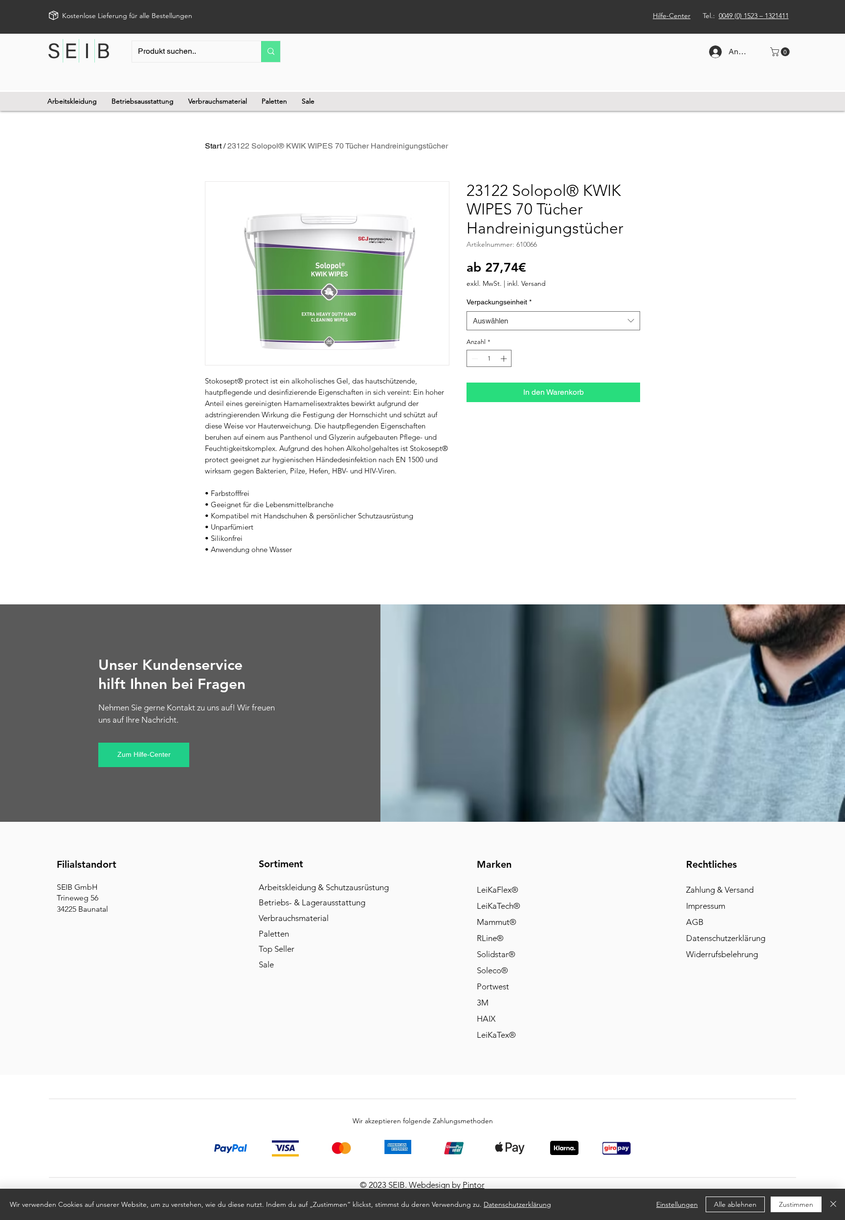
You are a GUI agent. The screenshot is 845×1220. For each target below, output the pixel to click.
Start (213, 145)
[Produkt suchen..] (270, 51)
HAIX (486, 1019)
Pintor (474, 1185)
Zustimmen (796, 1204)
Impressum (705, 906)
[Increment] (505, 358)
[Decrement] (474, 358)
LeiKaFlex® (497, 890)
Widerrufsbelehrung (722, 954)
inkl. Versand (526, 283)
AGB (695, 922)
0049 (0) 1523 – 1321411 (754, 15)
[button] (781, 51)
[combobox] (553, 320)
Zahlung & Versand (720, 890)
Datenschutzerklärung (725, 938)
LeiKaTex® (496, 1035)
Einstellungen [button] (677, 1204)
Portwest (493, 986)
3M (483, 1002)
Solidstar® (496, 954)
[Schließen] (833, 1204)
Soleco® (492, 970)
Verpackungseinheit (499, 302)
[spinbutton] (489, 358)
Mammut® (496, 922)
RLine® (490, 938)
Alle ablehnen (735, 1204)
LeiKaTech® (498, 906)
